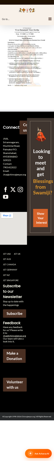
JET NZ (6, 275)
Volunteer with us (15, 384)
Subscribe (14, 313)
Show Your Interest (41, 218)
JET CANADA (9, 264)
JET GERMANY (10, 269)
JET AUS (7, 259)
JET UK (17, 254)
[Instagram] (20, 189)
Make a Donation (14, 356)
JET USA (7, 254)
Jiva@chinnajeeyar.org (14, 335)
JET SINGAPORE (11, 280)
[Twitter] (13, 189)
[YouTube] (5, 196)
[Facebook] (5, 189)
